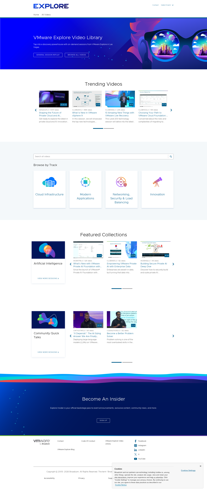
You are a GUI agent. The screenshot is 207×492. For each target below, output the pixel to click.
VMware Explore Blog (66, 449)
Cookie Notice (121, 485)
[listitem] (98, 128)
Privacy (81, 478)
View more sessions (47, 278)
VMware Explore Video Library (114, 442)
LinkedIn (141, 450)
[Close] (200, 466)
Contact (155, 5)
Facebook (142, 441)
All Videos (46, 15)
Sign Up (103, 420)
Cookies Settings (188, 470)
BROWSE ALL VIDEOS (77, 55)
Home (36, 15)
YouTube (141, 459)
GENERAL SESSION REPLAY (48, 55)
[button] (54, 99)
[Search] (170, 156)
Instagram (142, 445)
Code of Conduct (88, 441)
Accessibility (49, 478)
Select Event (166, 5)
